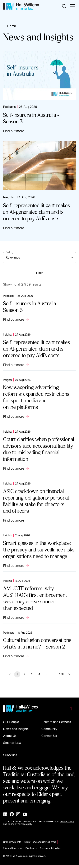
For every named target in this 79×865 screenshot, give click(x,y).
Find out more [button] (13, 131)
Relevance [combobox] (13, 257)
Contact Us (49, 736)
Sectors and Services (56, 722)
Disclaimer (31, 848)
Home (11, 26)
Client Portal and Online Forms (40, 841)
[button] (64, 6)
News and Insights (15, 729)
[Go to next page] (69, 674)
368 (61, 674)
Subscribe (10, 755)
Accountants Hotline (50, 848)
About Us (9, 736)
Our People (11, 722)
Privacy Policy (67, 821)
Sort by (9, 252)
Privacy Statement (12, 848)
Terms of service (16, 824)
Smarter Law (12, 743)
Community (49, 729)
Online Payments (12, 841)
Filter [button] (39, 273)
